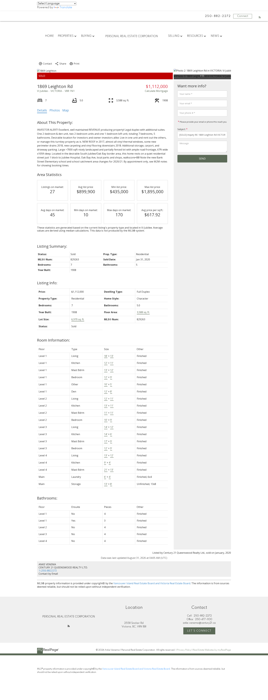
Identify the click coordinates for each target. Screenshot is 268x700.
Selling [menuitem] (173, 36)
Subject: (181, 129)
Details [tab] (42, 110)
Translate (65, 7)
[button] (259, 17)
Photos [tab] (54, 110)
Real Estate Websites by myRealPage (212, 650)
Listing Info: (47, 282)
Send (202, 158)
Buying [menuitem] (86, 36)
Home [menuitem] (49, 36)
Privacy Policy (184, 650)
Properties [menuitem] (66, 36)
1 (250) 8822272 (48, 570)
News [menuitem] (215, 36)
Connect (242, 16)
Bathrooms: (47, 498)
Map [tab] (65, 110)
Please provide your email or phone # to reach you (203, 121)
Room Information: (53, 340)
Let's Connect (199, 630)
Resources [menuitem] (195, 36)
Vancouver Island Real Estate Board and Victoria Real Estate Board (151, 583)
